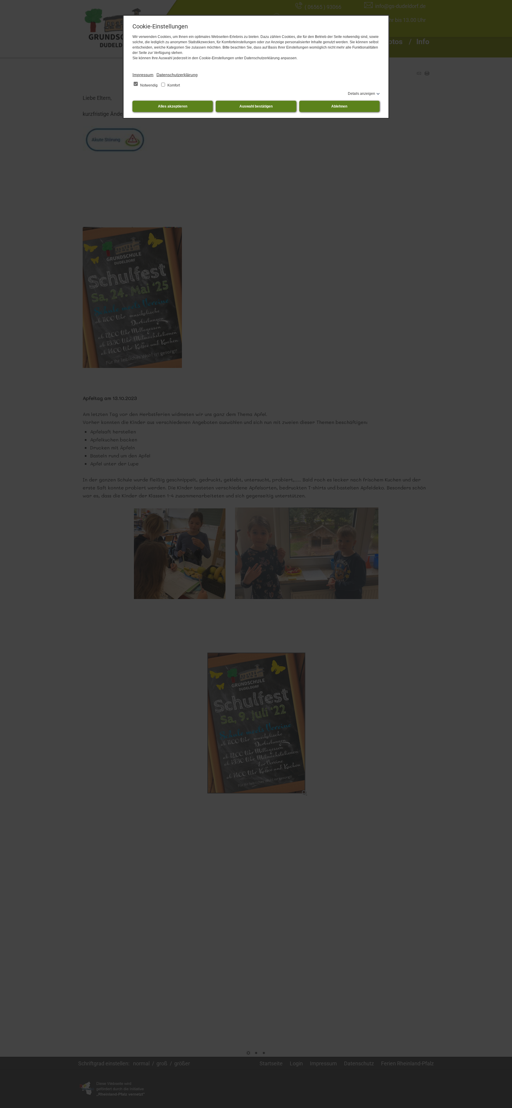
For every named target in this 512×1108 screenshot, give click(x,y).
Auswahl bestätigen (256, 106)
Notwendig (149, 85)
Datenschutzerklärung (177, 74)
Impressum (142, 74)
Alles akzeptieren (172, 106)
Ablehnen (339, 106)
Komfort (173, 85)
